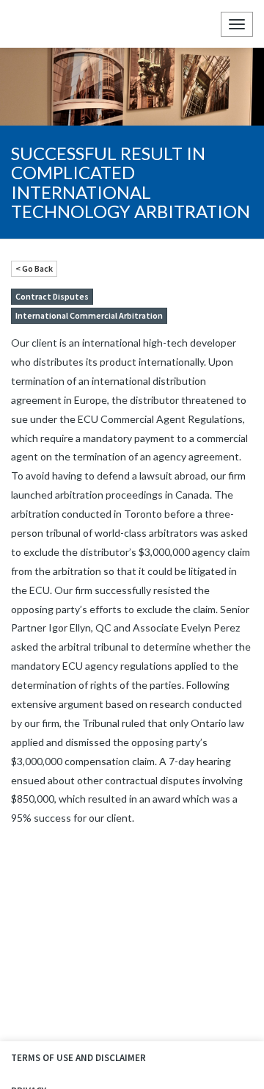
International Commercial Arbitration (89, 315)
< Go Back (34, 268)
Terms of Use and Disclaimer (78, 1058)
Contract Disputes (52, 296)
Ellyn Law (24, 24)
